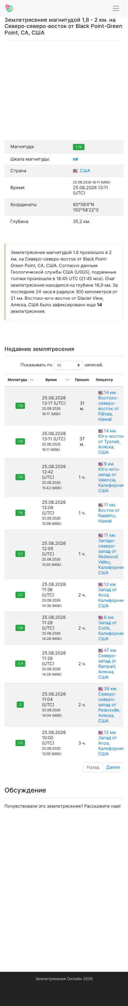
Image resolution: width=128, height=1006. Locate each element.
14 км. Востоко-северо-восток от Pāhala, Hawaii (108, 406)
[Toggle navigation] (116, 8)
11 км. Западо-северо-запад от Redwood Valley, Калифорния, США (112, 554)
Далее (113, 767)
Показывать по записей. (62, 365)
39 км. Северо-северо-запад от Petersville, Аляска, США (109, 704)
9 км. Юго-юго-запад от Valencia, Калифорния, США (112, 477)
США (84, 170)
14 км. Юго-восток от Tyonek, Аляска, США (111, 441)
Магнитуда (17, 380)
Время (51, 380)
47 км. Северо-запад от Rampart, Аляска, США (107, 664)
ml (75, 159)
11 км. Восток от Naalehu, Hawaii (109, 513)
